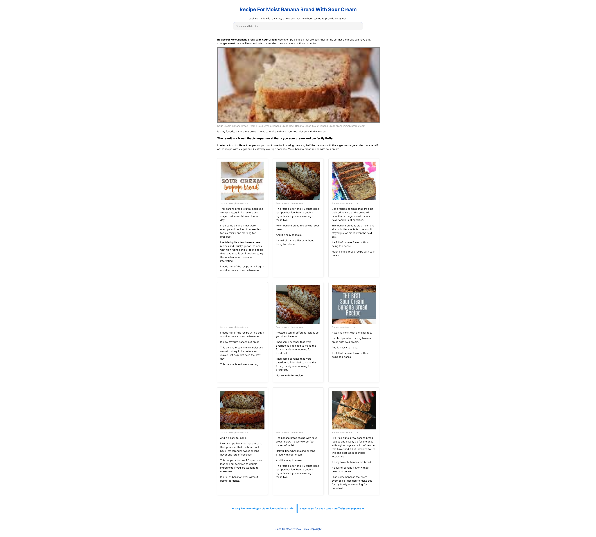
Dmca (278, 528)
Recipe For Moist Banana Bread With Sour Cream (298, 9)
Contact (287, 528)
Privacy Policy (300, 528)
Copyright (316, 528)
